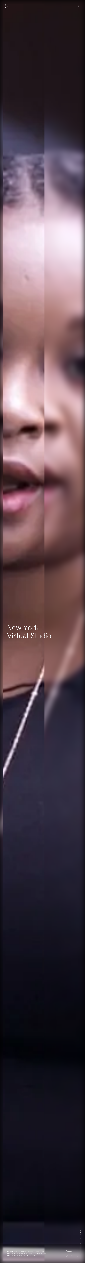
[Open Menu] (79, 6)
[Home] (9, 6)
